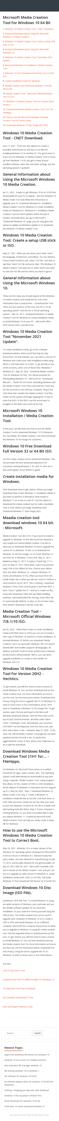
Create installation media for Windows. (23, 81)
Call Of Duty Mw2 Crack (14, 970)
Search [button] (38, 1033)
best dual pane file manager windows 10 (23, 1065)
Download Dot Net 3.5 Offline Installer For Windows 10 (28, 979)
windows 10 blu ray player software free (23, 1095)
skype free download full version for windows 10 (26, 1054)
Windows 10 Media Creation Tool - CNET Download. (29, 29)
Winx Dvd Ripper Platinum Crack (18, 1006)
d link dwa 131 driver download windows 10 (24, 1106)
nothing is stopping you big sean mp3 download (26, 1090)
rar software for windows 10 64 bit (20, 1076)
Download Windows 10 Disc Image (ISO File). (27, 125)
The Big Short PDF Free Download (19, 988)
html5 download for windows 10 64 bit (22, 1101)
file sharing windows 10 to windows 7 (21, 1070)
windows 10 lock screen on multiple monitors (25, 1060)
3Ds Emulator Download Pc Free (18, 997)
